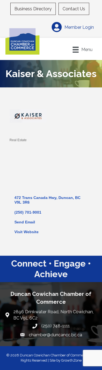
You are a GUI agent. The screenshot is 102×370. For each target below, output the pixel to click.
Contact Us (74, 8)
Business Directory (33, 8)
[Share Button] (16, 131)
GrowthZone (71, 360)
